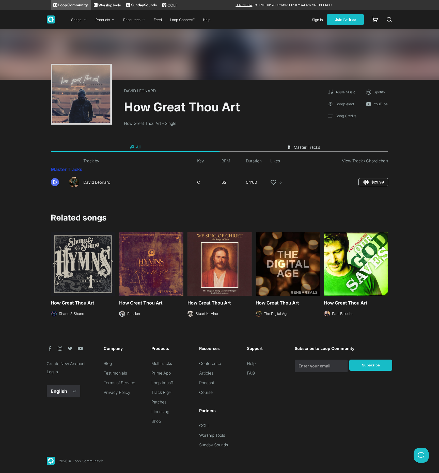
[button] (58, 182)
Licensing (160, 411)
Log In (52, 371)
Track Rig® (161, 392)
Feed (158, 20)
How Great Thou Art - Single (150, 123)
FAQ (251, 373)
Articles (206, 373)
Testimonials (115, 373)
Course (206, 392)
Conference (210, 363)
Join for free (345, 19)
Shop (156, 421)
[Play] (55, 182)
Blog (108, 363)
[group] (373, 182)
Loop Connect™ (182, 20)
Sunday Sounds (213, 444)
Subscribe (371, 365)
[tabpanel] (219, 174)
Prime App (161, 373)
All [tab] (138, 146)
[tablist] (219, 147)
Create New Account (66, 363)
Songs (76, 20)
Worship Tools (212, 435)
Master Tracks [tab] (307, 147)
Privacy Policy (117, 392)
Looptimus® (162, 382)
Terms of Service (119, 382)
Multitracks (161, 363)
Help (206, 20)
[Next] (385, 263)
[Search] (389, 19)
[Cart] (375, 19)
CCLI (204, 425)
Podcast (206, 382)
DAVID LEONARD (140, 90)
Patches (158, 401)
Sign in (317, 20)
